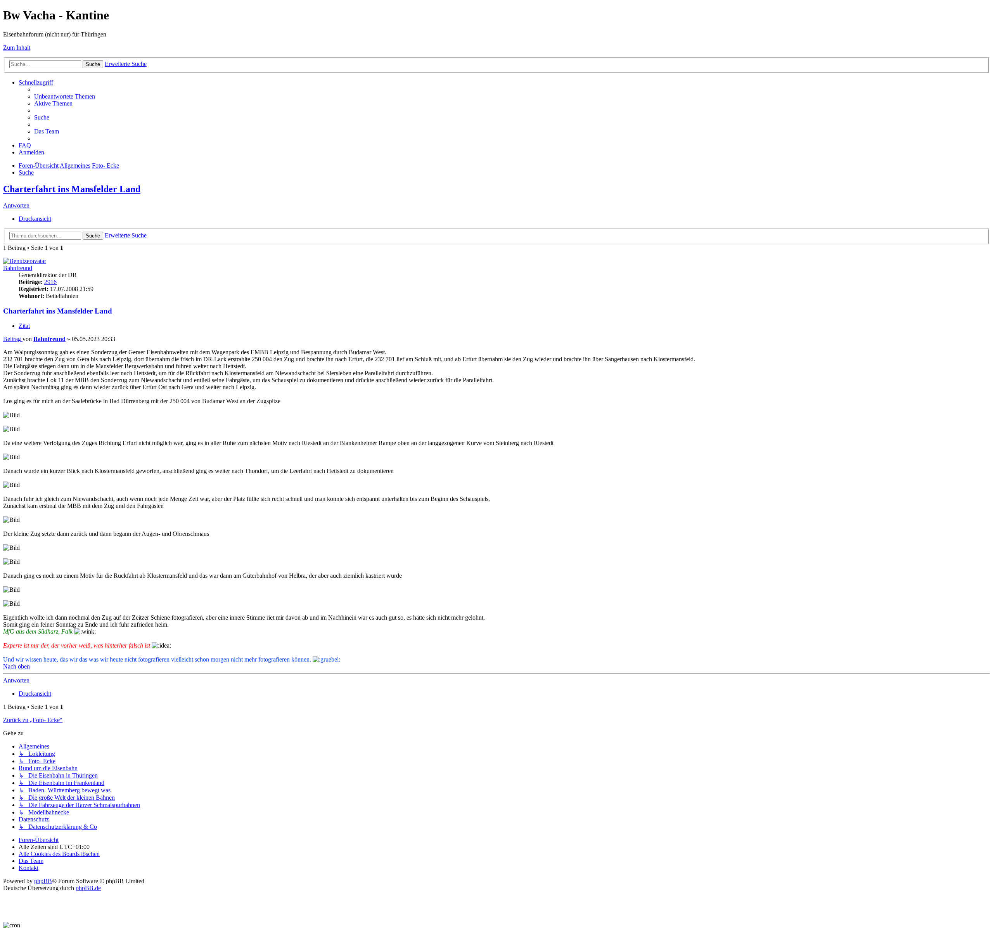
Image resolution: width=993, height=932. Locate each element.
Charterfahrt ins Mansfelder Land (71, 189)
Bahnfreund (17, 268)
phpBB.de (88, 888)
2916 (50, 282)
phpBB (43, 881)
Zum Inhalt (16, 47)
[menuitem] (64, 96)
